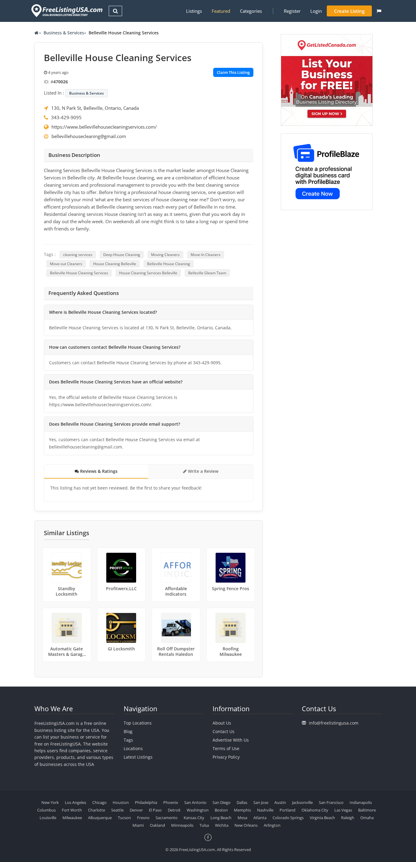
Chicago (99, 802)
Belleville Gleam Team (207, 272)
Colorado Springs (288, 817)
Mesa (242, 817)
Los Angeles (75, 802)
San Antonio (195, 802)
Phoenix (170, 802)
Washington (198, 810)
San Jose (260, 802)
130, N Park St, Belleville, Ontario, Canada (95, 108)
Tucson (124, 817)
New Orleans (246, 825)
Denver (136, 810)
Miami (138, 825)
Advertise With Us (231, 740)
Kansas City (194, 817)
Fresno (143, 817)
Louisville (48, 817)
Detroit (174, 810)
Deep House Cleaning (121, 254)
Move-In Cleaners (205, 254)
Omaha (367, 817)
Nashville (265, 810)
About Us (222, 723)
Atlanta (259, 817)
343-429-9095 (66, 117)
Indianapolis (361, 802)
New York (50, 802)
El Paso (155, 810)
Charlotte (96, 810)
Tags (128, 740)
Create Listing (349, 11)
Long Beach (220, 817)
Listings (194, 11)
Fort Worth (72, 810)
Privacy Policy (226, 757)
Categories (251, 11)
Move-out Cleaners (66, 263)
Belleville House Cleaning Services (79, 272)
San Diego (222, 802)
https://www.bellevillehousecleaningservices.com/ (104, 127)
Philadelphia (146, 802)
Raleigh (347, 817)
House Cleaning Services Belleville (148, 272)
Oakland (157, 825)
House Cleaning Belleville (114, 263)
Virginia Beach (322, 817)
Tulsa (204, 825)
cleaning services (77, 254)
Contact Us (223, 731)
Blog (128, 731)
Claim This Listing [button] (233, 72)
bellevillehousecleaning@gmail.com (88, 136)
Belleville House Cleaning (168, 263)
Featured (221, 11)
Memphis (242, 810)
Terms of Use (226, 748)
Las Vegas (343, 810)
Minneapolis (182, 825)
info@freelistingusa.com (333, 723)
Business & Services (64, 33)
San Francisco (331, 802)
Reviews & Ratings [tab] (98, 471)
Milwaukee (72, 817)
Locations (133, 748)
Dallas (242, 802)
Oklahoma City (314, 810)
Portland (287, 810)
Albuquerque (100, 817)
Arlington (272, 825)
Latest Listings (138, 757)
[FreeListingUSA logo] (66, 10)
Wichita (221, 825)
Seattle (117, 810)
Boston (221, 810)
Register (292, 11)
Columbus (46, 810)
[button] (379, 10)
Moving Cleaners (165, 254)
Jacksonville (302, 802)
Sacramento (167, 817)
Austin (280, 802)
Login (316, 11)
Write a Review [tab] (202, 471)
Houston (121, 802)
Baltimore (367, 810)
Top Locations (138, 723)
